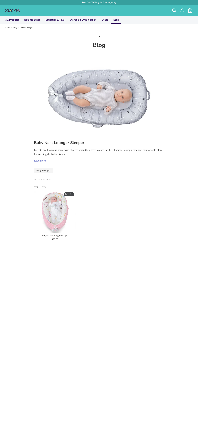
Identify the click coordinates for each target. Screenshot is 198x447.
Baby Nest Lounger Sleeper (59, 142)
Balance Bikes (32, 20)
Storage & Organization (83, 20)
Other (105, 20)
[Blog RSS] (99, 37)
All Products (12, 20)
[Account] (182, 9)
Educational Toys (55, 20)
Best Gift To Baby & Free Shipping (99, 2)
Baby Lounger (43, 170)
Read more (40, 160)
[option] (52, 216)
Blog (116, 20)
